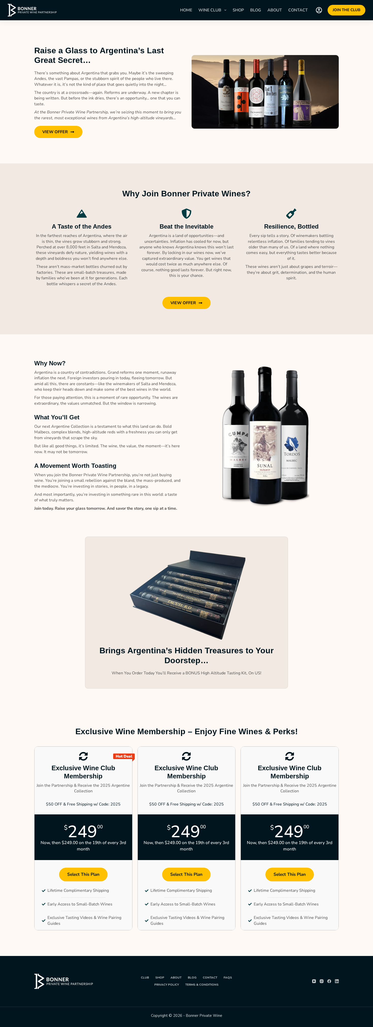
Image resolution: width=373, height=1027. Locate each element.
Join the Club (346, 9)
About (274, 10)
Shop (238, 10)
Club (145, 978)
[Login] (319, 10)
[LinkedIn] (337, 981)
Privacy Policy (166, 985)
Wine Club (209, 10)
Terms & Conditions (201, 985)
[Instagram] (322, 981)
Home (186, 10)
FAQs (228, 978)
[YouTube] (314, 981)
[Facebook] (329, 981)
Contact (298, 10)
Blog (255, 10)
